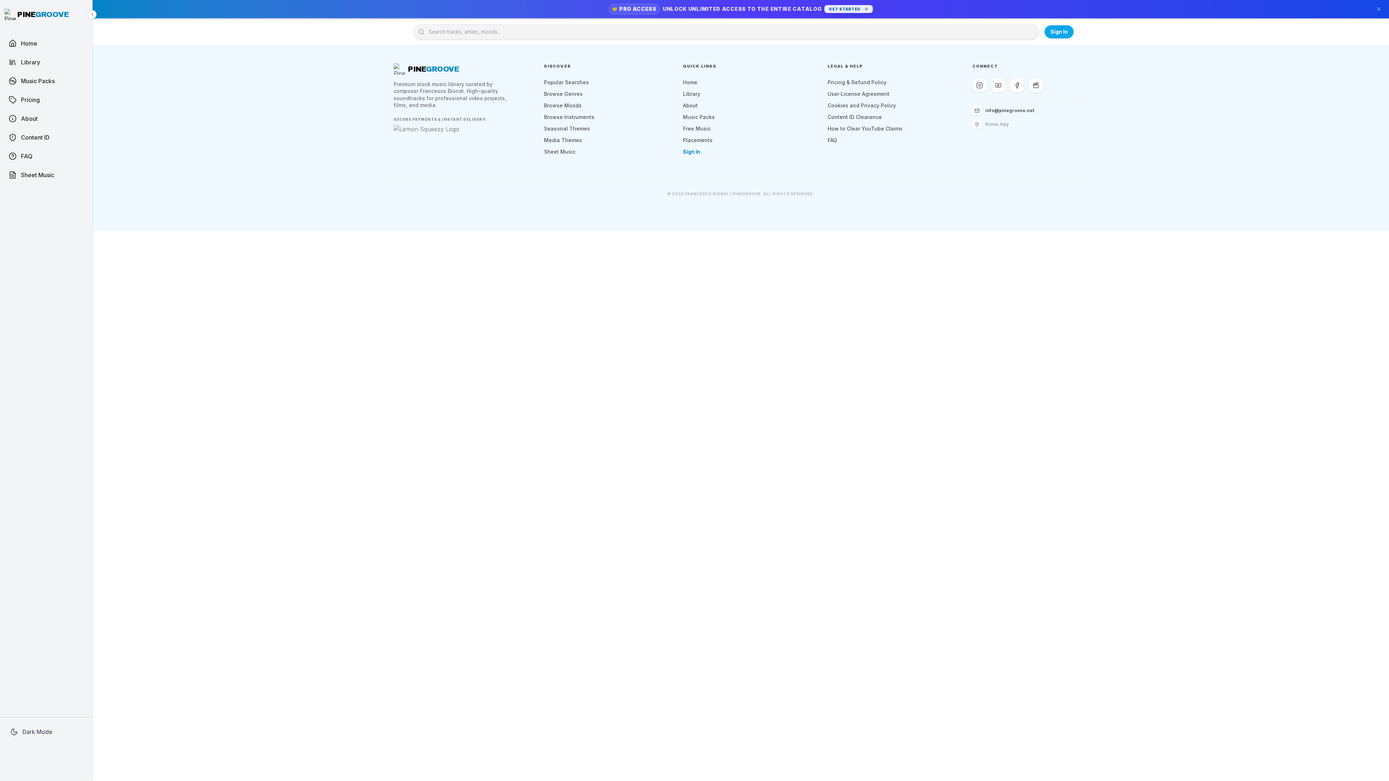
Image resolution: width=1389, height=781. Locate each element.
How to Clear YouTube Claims (865, 128)
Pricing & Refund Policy (857, 82)
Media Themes (563, 140)
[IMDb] (1036, 85)
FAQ (832, 140)
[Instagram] (979, 85)
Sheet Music (559, 152)
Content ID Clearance (855, 117)
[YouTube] (998, 85)
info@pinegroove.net (1009, 110)
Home (690, 82)
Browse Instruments (569, 117)
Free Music (697, 128)
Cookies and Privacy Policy (862, 105)
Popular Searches (566, 82)
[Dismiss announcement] (1379, 9)
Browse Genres (563, 94)
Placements (698, 140)
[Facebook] (1017, 85)
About (690, 105)
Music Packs (699, 117)
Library (691, 94)
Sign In (1059, 32)
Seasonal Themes (567, 128)
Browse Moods (563, 105)
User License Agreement (858, 94)
